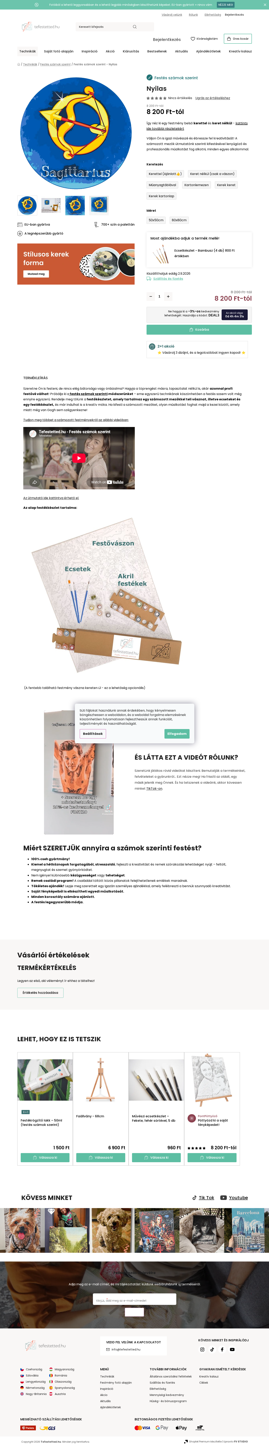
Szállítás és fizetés (168, 278)
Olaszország (63, 1382)
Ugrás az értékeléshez (212, 98)
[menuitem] (27, 51)
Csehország (34, 1369)
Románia (61, 1375)
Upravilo (235, 1441)
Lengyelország (36, 1382)
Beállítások (93, 733)
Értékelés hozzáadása (40, 992)
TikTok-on (154, 788)
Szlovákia (32, 1375)
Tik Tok (206, 1198)
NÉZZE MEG (225, 5)
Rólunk (193, 15)
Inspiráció (106, 1389)
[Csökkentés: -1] (151, 296)
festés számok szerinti (88, 394)
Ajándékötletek (110, 1407)
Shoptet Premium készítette (205, 1441)
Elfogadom (177, 733)
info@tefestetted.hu (126, 1349)
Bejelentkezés (167, 39)
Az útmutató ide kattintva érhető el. (51, 498)
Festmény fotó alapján (116, 1383)
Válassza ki (48, 1157)
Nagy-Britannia (36, 1394)
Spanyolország (65, 1388)
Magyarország (64, 1369)
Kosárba (202, 329)
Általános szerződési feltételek (171, 1376)
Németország (35, 1388)
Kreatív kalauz (209, 1376)
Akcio (104, 1395)
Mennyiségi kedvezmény (167, 1395)
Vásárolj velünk (172, 15)
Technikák (107, 1376)
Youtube (238, 1198)
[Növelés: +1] (168, 296)
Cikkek (203, 1383)
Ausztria (60, 1394)
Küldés (134, 1312)
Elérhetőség (213, 15)
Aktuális (105, 1401)
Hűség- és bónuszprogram (168, 1401)
